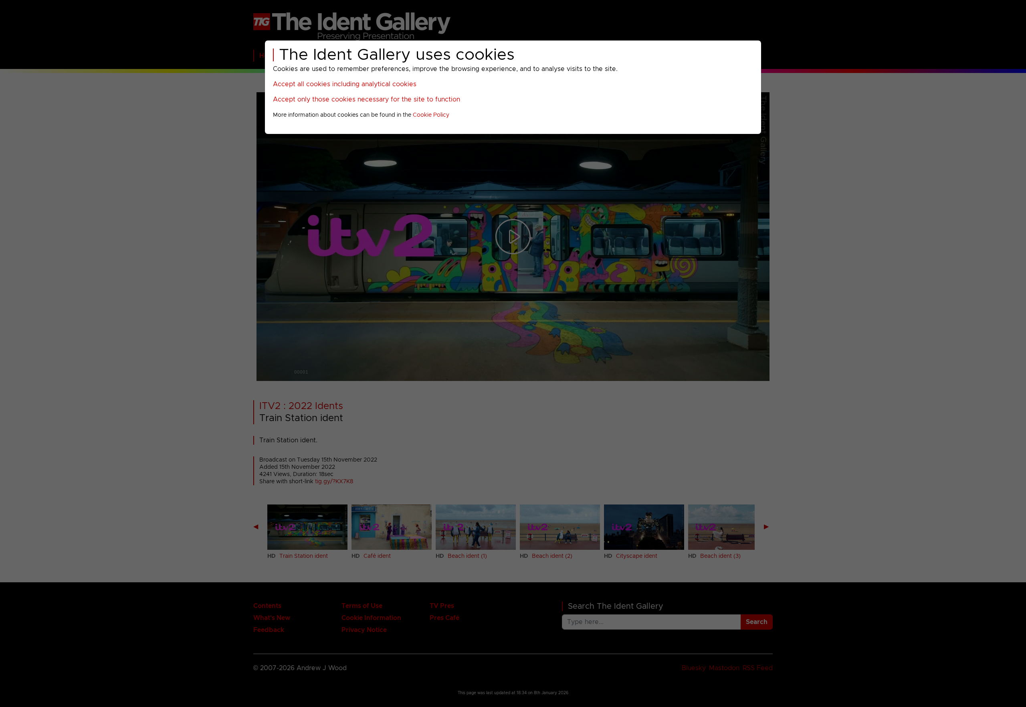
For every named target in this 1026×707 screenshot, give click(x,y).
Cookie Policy (431, 115)
